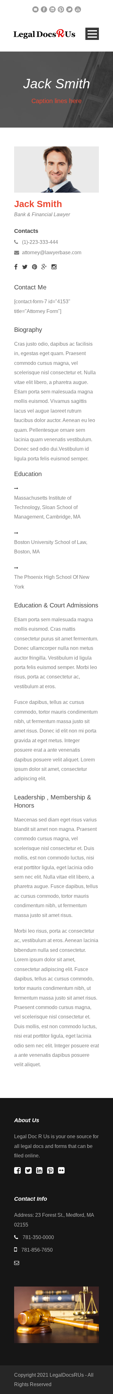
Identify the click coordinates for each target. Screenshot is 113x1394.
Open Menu (92, 34)
